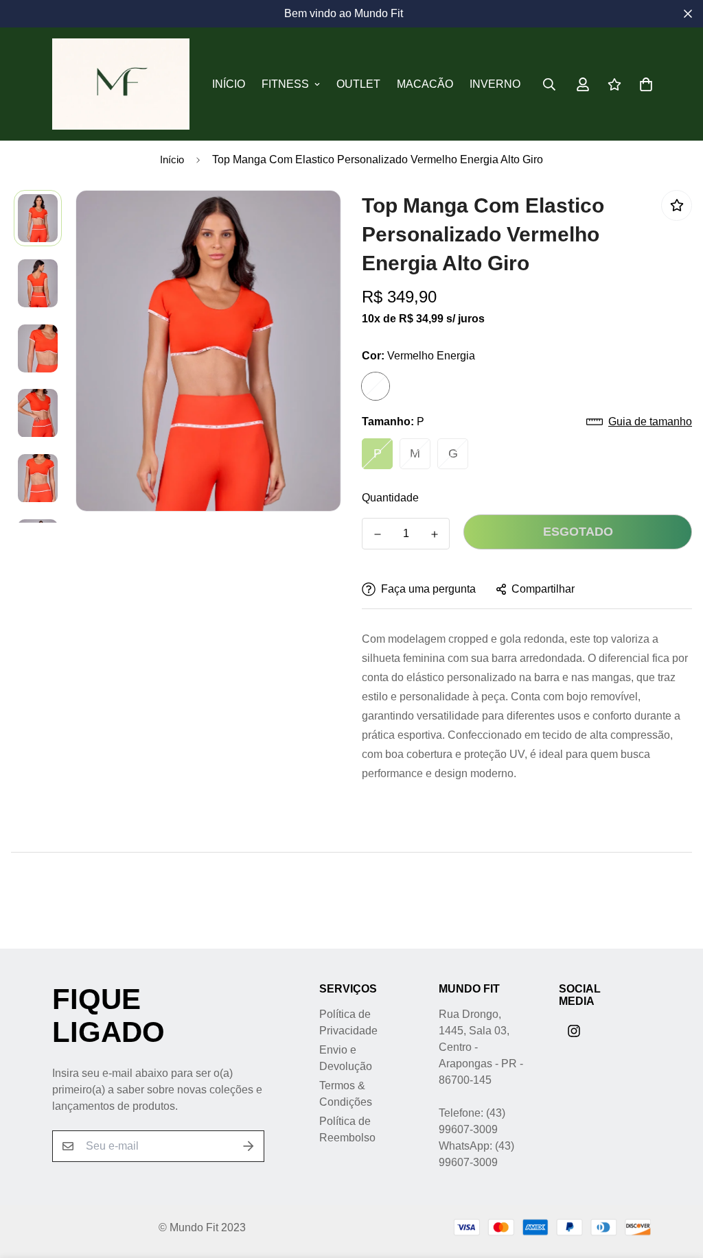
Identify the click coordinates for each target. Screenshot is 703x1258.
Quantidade (390, 497)
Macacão (425, 84)
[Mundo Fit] (120, 84)
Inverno (495, 84)
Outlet (358, 84)
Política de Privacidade (348, 1022)
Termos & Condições (345, 1094)
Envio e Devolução (345, 1058)
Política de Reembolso (347, 1129)
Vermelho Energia (375, 386)
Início (228, 84)
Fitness (285, 84)
